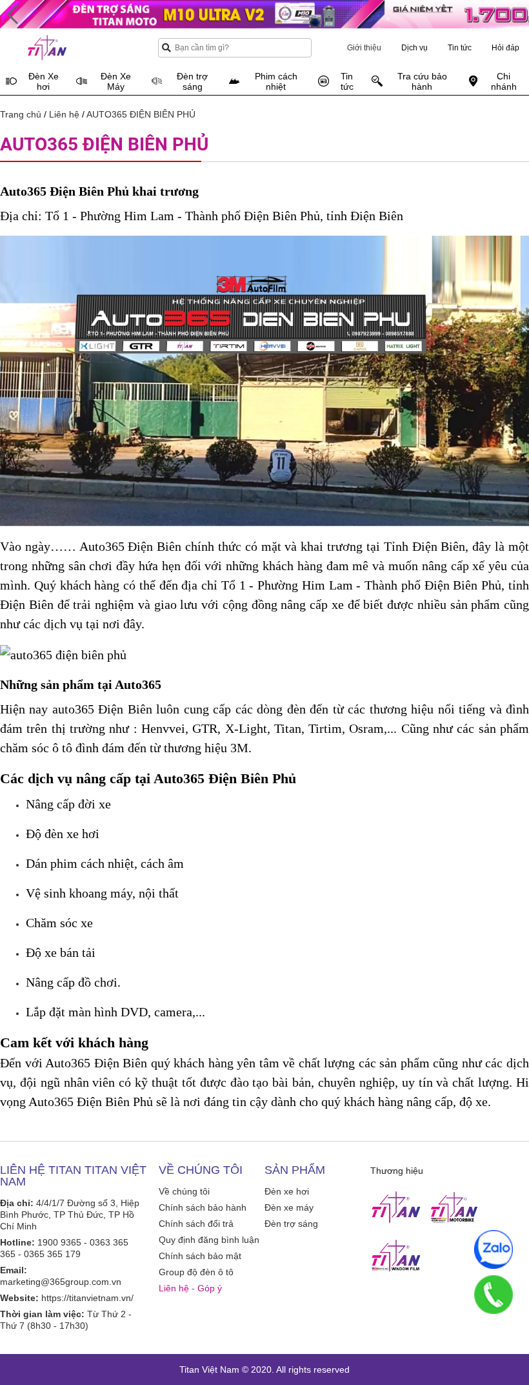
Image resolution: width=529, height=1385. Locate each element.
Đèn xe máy (289, 1207)
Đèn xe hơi (286, 1191)
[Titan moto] (454, 1207)
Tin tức (460, 47)
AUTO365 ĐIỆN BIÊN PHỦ (140, 114)
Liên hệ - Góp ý (190, 1288)
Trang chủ (20, 114)
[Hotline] (493, 1294)
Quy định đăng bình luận (209, 1240)
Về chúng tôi (184, 1191)
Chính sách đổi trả (196, 1223)
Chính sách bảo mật (200, 1256)
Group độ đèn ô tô (196, 1272)
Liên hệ (64, 114)
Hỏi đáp (505, 47)
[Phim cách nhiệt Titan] (396, 1255)
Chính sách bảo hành (202, 1207)
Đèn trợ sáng (291, 1223)
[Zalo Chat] (493, 1249)
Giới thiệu (364, 47)
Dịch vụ (414, 47)
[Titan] (396, 1207)
